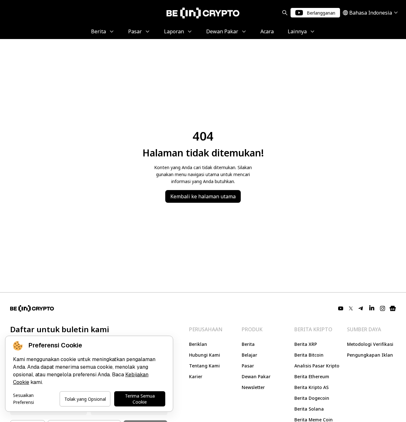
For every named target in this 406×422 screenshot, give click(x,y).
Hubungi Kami (204, 355)
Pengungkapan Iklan (370, 355)
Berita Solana (309, 409)
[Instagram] (382, 308)
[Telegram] (361, 308)
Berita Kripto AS (311, 387)
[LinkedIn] (372, 308)
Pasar (248, 366)
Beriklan (198, 344)
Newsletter (253, 387)
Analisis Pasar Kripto (316, 366)
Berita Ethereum (311, 376)
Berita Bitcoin (309, 355)
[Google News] (393, 308)
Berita (248, 344)
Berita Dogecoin (311, 398)
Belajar (249, 355)
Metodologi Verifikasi (370, 344)
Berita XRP (305, 344)
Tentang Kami (204, 366)
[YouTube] (340, 308)
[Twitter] (351, 308)
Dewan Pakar (256, 376)
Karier (195, 376)
